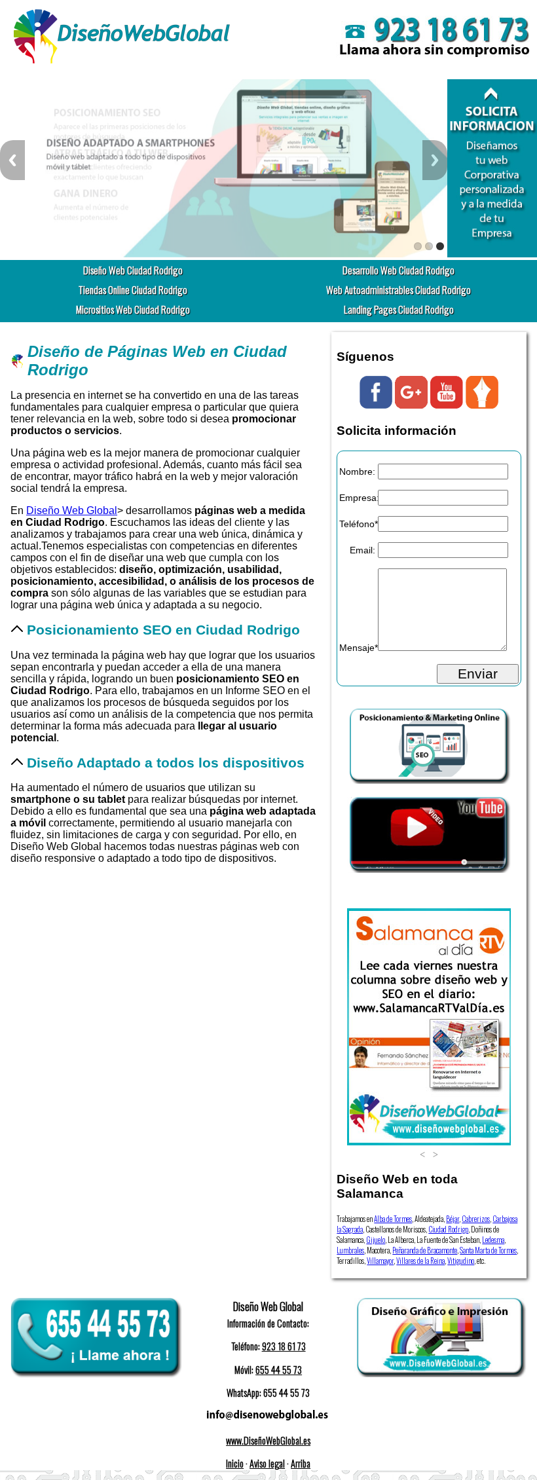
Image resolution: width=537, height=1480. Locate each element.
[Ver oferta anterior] (422, 1153)
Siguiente (434, 160)
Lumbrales (350, 1250)
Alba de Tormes (393, 1218)
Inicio (235, 1463)
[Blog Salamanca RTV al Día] (482, 405)
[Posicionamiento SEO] (429, 780)
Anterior (12, 160)
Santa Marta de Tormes (488, 1250)
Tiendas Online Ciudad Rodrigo (133, 289)
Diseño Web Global (71, 510)
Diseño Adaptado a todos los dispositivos (166, 762)
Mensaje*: (357, 647)
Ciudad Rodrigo (448, 1229)
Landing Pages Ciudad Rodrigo (399, 309)
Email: (362, 550)
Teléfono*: (357, 524)
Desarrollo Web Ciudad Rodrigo (398, 270)
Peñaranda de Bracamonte (424, 1250)
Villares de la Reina (420, 1260)
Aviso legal (267, 1463)
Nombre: (357, 471)
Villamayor (380, 1260)
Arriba (300, 1463)
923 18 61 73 (284, 1346)
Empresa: (357, 497)
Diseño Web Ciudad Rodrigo (133, 270)
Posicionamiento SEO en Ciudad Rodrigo (163, 629)
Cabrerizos (476, 1218)
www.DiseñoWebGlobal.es (268, 1440)
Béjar (452, 1218)
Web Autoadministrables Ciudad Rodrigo (398, 289)
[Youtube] (446, 405)
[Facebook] (376, 405)
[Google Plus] (411, 405)
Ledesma (493, 1239)
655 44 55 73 (278, 1370)
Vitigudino (460, 1260)
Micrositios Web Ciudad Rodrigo (133, 309)
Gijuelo (375, 1239)
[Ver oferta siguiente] (435, 1153)
